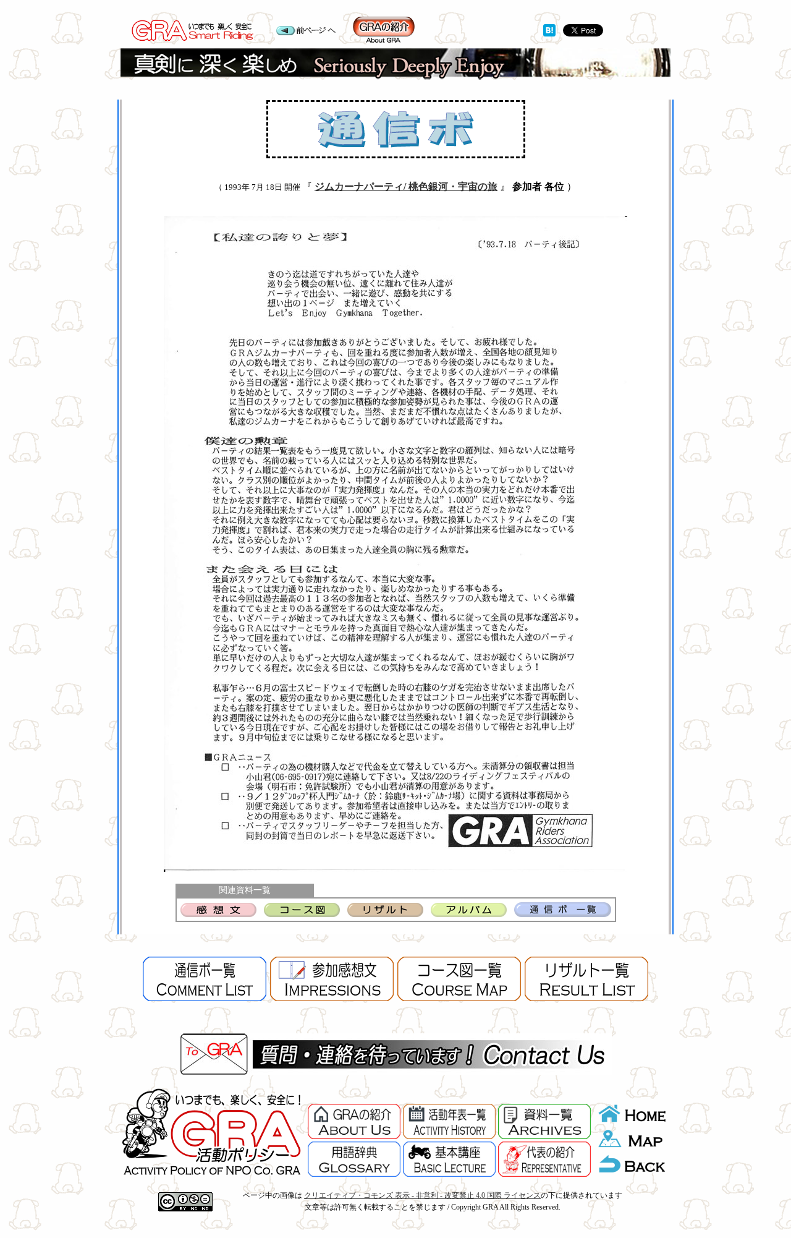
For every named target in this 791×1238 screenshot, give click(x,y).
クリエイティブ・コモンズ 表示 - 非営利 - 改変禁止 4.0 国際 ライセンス (422, 1195)
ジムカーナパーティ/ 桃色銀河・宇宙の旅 (406, 186)
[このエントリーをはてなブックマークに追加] (549, 33)
